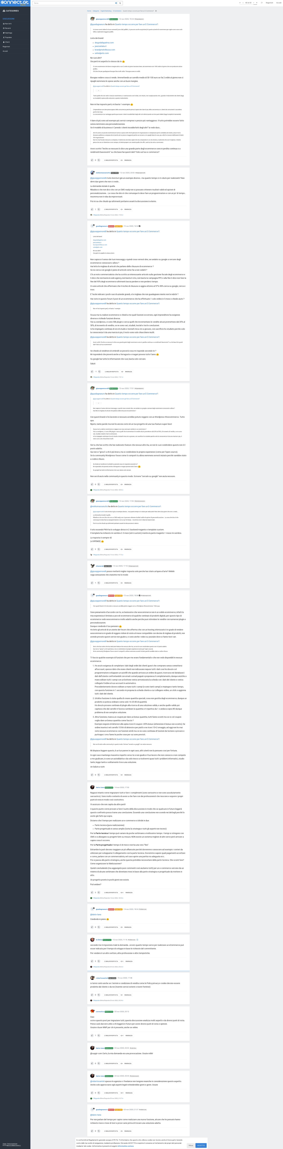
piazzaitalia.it (100, 46)
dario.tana (100, 787)
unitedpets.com (102, 53)
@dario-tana (95, 914)
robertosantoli (102, 978)
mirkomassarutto (103, 173)
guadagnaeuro (102, 226)
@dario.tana (143, 909)
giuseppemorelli (102, 19)
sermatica (100, 1012)
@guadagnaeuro (139, 19)
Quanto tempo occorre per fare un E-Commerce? (136, 24)
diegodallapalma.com (104, 43)
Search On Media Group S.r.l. (14, 1145)
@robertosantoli (135, 1076)
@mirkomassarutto (140, 501)
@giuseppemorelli (98, 86)
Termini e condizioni (12, 1143)
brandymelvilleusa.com (105, 50)
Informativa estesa (126, 1146)
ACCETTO (201, 1145)
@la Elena (133, 1048)
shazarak (99, 566)
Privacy (4, 1143)
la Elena (99, 940)
